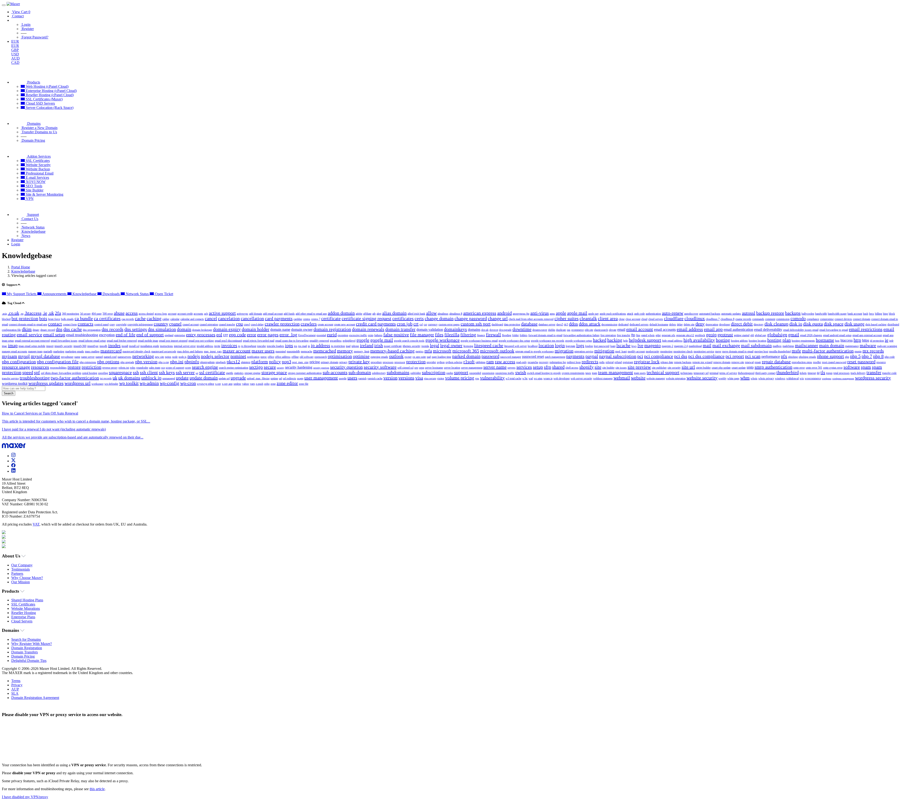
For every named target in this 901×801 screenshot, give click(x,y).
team (594, 373)
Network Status (137, 294)
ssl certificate (212, 372)
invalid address (205, 346)
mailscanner (806, 345)
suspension (488, 373)
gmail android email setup (837, 335)
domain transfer (400, 329)
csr (425, 324)
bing (885, 313)
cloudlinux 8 (727, 319)
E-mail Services (37, 177)
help (625, 340)
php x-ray (163, 362)
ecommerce (577, 330)
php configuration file (58, 361)
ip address (320, 345)
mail (707, 345)
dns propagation (92, 330)
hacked (599, 340)
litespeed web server (515, 346)
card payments (279, 318)
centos (306, 319)
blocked (6, 319)
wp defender (111, 383)
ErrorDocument (307, 335)
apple (561, 313)
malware (868, 345)
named (99, 357)
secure (270, 367)
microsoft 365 (465, 350)
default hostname (658, 324)
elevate (612, 330)
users (352, 377)
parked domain (466, 356)
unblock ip (151, 377)
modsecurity (652, 351)
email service (29, 334)
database (529, 323)
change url (498, 318)
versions (406, 377)
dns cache (72, 329)
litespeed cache (488, 345)
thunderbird (787, 372)
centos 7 (315, 319)
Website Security (38, 165)
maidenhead (695, 346)
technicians (686, 373)
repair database (776, 361)
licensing (468, 346)
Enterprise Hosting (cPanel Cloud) (51, 91)
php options (108, 361)
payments (575, 356)
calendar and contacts (192, 319)
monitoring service (704, 351)
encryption (107, 335)
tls (823, 372)
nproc (263, 357)
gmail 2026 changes (811, 335)
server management (471, 367)
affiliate (367, 313)
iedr (891, 340)
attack (630, 313)
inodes (114, 345)
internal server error (185, 346)
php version (146, 361)
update (182, 377)
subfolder (415, 373)
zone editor (287, 383)
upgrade (238, 377)
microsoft (442, 350)
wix (802, 378)
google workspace (442, 340)
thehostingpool (746, 373)
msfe (796, 350)
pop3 (286, 361)
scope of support (175, 367)
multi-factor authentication (828, 350)
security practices (321, 367)
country (161, 323)
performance (770, 357)
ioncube (261, 346)
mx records (873, 350)
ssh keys (167, 372)
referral (610, 362)
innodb (103, 346)
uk (115, 377)
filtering (468, 334)
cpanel (175, 323)
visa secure (430, 378)
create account (325, 324)
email (621, 330)
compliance (813, 319)
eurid (332, 334)
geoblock (700, 335)
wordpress (826, 378)
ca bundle (84, 318)
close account (633, 319)
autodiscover (691, 313)
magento (652, 345)
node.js (183, 357)
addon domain (341, 313)
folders (523, 335)
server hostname (434, 367)
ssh (136, 372)
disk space (834, 323)
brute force (54, 319)
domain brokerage (202, 330)
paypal (591, 356)
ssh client (149, 372)
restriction (91, 367)
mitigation (604, 350)
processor (399, 362)
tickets (803, 373)
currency (433, 324)
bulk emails (67, 319)
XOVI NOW (35, 182)
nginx (168, 357)
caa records (128, 319)
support (461, 372)
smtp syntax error (833, 367)
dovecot (493, 330)
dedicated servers (639, 324)
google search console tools (409, 340)
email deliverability (768, 330)
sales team (154, 367)
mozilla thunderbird (780, 351)
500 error (108, 313)
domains (474, 330)
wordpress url (78, 383)
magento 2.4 (681, 346)
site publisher (659, 367)
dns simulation (162, 329)
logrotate (570, 346)
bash (865, 313)
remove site (737, 362)
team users (640, 373)
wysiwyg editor (205, 383)
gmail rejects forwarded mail (258, 340)
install (125, 346)
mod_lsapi (621, 351)
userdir (343, 378)
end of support (150, 334)
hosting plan (779, 340)
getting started (741, 335)
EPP (225, 335)
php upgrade (127, 362)
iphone (355, 346)
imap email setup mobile (32, 346)
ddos (573, 323)
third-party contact (765, 373)
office (271, 357)
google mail (381, 340)
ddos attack (589, 323)
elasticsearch (601, 330)
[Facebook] (13, 466)
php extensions (88, 362)
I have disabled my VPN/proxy (25, 797)
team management (615, 372)
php (847, 357)
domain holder (255, 329)
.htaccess (33, 313)
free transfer (623, 335)
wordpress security (873, 377)
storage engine (252, 373)
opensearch (320, 357)
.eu (21, 313)
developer (724, 324)
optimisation (340, 356)
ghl (752, 335)
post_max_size (300, 362)
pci (640, 356)
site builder (608, 367)
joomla (425, 346)
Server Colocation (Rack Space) (49, 108)
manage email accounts (14, 351)
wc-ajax (538, 378)
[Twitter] (13, 461)
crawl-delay (257, 324)
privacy (343, 362)
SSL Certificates (37, 161)
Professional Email (39, 173)
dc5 (566, 324)
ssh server (185, 372)
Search (8, 393)
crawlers (309, 323)
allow (431, 313)
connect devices (843, 319)
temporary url (701, 373)
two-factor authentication (75, 377)
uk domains (129, 377)
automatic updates (731, 313)
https (865, 340)
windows (780, 378)
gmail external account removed (32, 340)
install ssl (134, 346)
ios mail (302, 346)
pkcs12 (233, 361)
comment (770, 319)
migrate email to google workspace (534, 351)
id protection (877, 340)
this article (97, 789)
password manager (510, 357)
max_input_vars (213, 351)
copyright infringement (140, 324)
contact (55, 323)
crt (416, 323)
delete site (689, 324)
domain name (280, 330)
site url (688, 367)
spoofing (103, 373)
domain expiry (227, 329)
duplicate (561, 330)
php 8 (878, 356)
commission (783, 319)
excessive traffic (358, 335)
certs (419, 318)
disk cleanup (776, 323)
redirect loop (574, 362)
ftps (638, 335)
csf (421, 324)
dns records (112, 329)
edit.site (589, 330)
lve (640, 345)
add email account (273, 313)
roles (132, 367)
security (280, 367)
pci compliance (658, 356)
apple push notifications (613, 313)
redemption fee (558, 362)
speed (27, 372)
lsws (634, 346)
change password (470, 318)
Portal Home (20, 267)
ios (295, 346)
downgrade (505, 330)
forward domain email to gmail (545, 335)
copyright (121, 324)
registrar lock (647, 361)
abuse (119, 313)
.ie (44, 313)
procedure (376, 362)
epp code (237, 334)
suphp (449, 373)
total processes (841, 373)
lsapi (612, 346)
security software (380, 367)
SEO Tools (33, 186)
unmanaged (168, 378)
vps (477, 378)
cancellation (252, 318)
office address (282, 357)
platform (259, 361)
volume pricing (459, 377)
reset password (861, 361)
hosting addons (739, 340)
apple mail (577, 313)
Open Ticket (163, 294)
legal (434, 345)
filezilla (451, 334)
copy (112, 324)
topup (829, 373)
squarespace (120, 372)
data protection (512, 324)
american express (479, 313)
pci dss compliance (706, 356)
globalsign (777, 334)
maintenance (852, 346)
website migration (676, 378)
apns (552, 313)
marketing (58, 351)
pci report (734, 356)
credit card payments (376, 323)
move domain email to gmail (737, 351)
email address (690, 329)
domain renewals (368, 329)
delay (680, 324)
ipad (348, 346)
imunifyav (93, 346)
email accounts (665, 330)
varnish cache (374, 378)
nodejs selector (215, 356)
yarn (252, 383)
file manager (422, 334)
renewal (749, 362)
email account (639, 329)
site (598, 367)
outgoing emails (379, 357)
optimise (361, 356)
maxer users (263, 350)
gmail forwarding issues (64, 340)
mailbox (777, 346)
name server (88, 357)
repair (758, 362)
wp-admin (149, 383)
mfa (428, 350)
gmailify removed (319, 340)
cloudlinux (694, 318)
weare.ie (548, 378)
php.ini (176, 361)
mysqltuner (67, 357)
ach (206, 313)
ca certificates (107, 318)
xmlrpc (237, 383)
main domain (831, 345)
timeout (812, 373)
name (77, 357)
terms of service (728, 373)
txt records (106, 378)
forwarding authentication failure (581, 335)
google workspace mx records (547, 340)
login (560, 345)
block (892, 313)
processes (388, 362)
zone (273, 383)
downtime (521, 329)
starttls (229, 373)
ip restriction (338, 346)
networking (143, 356)
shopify (586, 367)
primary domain (329, 362)
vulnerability (492, 377)
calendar (174, 319)
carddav (298, 319)
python (441, 362)
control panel (101, 324)
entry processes (200, 334)
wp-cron (188, 383)
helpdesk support (645, 340)
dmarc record (47, 330)
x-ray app (227, 383)
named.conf (110, 357)
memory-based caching (392, 350)
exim (370, 335)
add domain (255, 313)
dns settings (135, 329)
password (490, 356)
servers (511, 367)
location (546, 345)
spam (866, 367)
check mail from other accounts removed (531, 319)
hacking (614, 340)
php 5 (855, 356)
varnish (362, 378)
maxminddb (293, 351)
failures (378, 335)
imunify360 (79, 346)
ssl (197, 373)
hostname (825, 340)
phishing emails (807, 357)
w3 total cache (513, 378)
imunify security (63, 346)
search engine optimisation (233, 367)
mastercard (111, 350)
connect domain (861, 319)
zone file (303, 383)
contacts (85, 323)
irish (378, 345)
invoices (229, 345)
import (49, 346)
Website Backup (37, 169)
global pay (760, 335)
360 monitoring (70, 313)
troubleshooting (35, 377)
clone (622, 319)
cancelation (229, 318)
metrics (420, 351)
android (504, 313)
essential (321, 335)
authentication (653, 313)
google (362, 340)
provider (431, 362)
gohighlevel (349, 340)
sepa (421, 367)
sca (163, 367)
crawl (247, 324)
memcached (324, 350)
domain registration (332, 329)
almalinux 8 (455, 313)
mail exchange (726, 345)
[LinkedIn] (13, 471)
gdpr (658, 335)
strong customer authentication (305, 373)
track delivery (858, 373)
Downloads (111, 294)
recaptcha (533, 362)
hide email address (672, 340)
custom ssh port (476, 323)
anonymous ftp (521, 313)
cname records (743, 319)
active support (222, 313)
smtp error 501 (814, 367)
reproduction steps (802, 362)
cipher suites (566, 318)
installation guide (149, 346)
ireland (366, 345)
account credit (185, 313)
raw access (505, 361)
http (857, 340)
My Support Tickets (21, 294)
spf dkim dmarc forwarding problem (61, 373)
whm (745, 377)
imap (13, 345)
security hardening (298, 367)
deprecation (712, 324)
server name (495, 367)
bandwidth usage (837, 313)
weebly (722, 378)
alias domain (394, 313)
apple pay (593, 313)
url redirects (289, 378)
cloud (644, 319)
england (169, 335)
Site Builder (34, 190)
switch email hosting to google (544, 373)
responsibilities (58, 367)
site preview (639, 367)
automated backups (709, 313)
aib (374, 313)
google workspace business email (479, 340)
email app (713, 329)
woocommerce (813, 378)
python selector (454, 362)
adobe (359, 313)
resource (881, 362)
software (852, 367)
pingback (221, 362)
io (239, 346)
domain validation (429, 330)
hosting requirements (803, 340)
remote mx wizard (702, 362)
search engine (205, 367)
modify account (636, 351)
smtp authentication (773, 367)
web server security (581, 378)
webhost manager (603, 378)
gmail (793, 334)
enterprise (179, 335)
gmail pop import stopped (173, 340)
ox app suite (419, 357)
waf (531, 378)
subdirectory (379, 373)
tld (818, 373)
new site (159, 357)
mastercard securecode (163, 351)
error (251, 334)
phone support (830, 356)
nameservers (124, 357)
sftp (547, 367)
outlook (396, 356)
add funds (289, 313)
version (390, 377)
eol (219, 334)
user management (321, 377)
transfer (874, 372)
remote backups (682, 362)
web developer (562, 378)
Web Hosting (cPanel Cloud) (47, 86)
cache (140, 318)
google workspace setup (578, 340)
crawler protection (282, 323)
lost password (601, 346)
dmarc (36, 330)
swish (520, 372)
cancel (211, 318)
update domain (204, 377)
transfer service (10, 378)
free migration (608, 335)
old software (306, 357)
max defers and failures (190, 351)
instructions (166, 346)
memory (345, 350)
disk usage (854, 323)
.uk (51, 313)
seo (416, 367)
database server (546, 324)
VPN (29, 199)
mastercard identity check (136, 351)
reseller (817, 362)
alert (379, 313)
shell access (571, 367)
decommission (609, 324)
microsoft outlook (497, 350)
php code (890, 357)
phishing (793, 357)
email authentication (738, 330)
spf (37, 372)
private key (359, 361)
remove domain (721, 362)
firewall (493, 334)
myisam (9, 356)
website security (702, 377)
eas (568, 330)
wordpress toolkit (14, 383)
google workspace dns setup (514, 340)
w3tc (525, 378)
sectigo (256, 367)
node (175, 357)
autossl (748, 313)
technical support (663, 372)
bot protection (24, 318)
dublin (551, 330)
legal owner (451, 345)
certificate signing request (366, 318)
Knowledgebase (23, 271)
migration (564, 350)
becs (871, 313)
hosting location (757, 340)
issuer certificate (393, 346)
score (188, 367)
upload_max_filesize (258, 378)
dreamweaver (539, 330)
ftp (633, 335)
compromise (827, 319)
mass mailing (92, 351)
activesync (242, 313)
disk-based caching (875, 324)
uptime (274, 378)
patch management (555, 357)
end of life (125, 334)
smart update (739, 367)
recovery (544, 362)
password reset (533, 357)
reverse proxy (110, 367)
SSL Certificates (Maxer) (44, 99)
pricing (314, 362)
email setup (54, 334)
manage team (35, 351)
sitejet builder (703, 367)
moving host (761, 351)
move (718, 351)
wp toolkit (129, 383)
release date (666, 362)
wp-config (169, 383)
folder (515, 335)
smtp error (799, 367)
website (638, 377)
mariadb (47, 351)
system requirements (573, 373)
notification (253, 357)
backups (793, 313)
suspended (475, 373)
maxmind (280, 351)
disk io (795, 323)
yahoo (245, 383)
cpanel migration (209, 324)
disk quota (813, 323)
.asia (4, 313)
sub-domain (359, 372)
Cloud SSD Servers (40, 103)
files (439, 334)
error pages (268, 334)
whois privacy (766, 378)
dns (59, 329)
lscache (623, 345)
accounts (198, 313)
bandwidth (821, 313)
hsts (837, 340)
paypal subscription (617, 356)
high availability (699, 340)
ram (490, 361)
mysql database (45, 356)
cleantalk (588, 318)
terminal (714, 373)
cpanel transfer (227, 324)
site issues (621, 367)
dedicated (623, 324)
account (172, 313)
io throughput (248, 346)
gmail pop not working (201, 340)
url (280, 378)
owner (408, 357)
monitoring (666, 351)
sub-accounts (335, 372)
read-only (521, 362)
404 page (97, 313)
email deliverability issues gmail (800, 330)
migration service (583, 351)
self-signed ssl (405, 367)
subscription (433, 372)
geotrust (725, 334)
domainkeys (455, 329)
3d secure (85, 313)
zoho (267, 383)
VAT (36, 524)
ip (309, 346)
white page (733, 378)
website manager (655, 378)
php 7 (867, 356)
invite (217, 346)
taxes (588, 373)
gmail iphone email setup (92, 340)
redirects (590, 361)
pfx (784, 356)
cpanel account (191, 324)
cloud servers (655, 319)
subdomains (398, 372)
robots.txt (123, 367)
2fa (58, 313)
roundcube (142, 367)
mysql (24, 356)
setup (538, 367)
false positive (396, 334)
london (589, 346)
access (132, 313)
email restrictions (865, 329)
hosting (723, 340)
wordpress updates (46, 383)
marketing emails (74, 351)
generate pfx (668, 335)
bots (43, 318)
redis (602, 362)
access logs (161, 313)
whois (754, 378)
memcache (306, 351)
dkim (27, 329)
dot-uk (485, 330)
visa (419, 377)
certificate (331, 318)
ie (886, 340)
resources (40, 367)
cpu (239, 323)
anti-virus (539, 313)
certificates (403, 318)
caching (154, 318)
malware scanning (887, 346)
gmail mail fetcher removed (122, 340)
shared (558, 367)
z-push (259, 383)
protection (416, 361)
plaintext (245, 362)
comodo (798, 318)
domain (184, 329)
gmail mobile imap (148, 340)
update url (224, 378)
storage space (274, 372)
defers (672, 324)
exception (343, 335)
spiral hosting (89, 373)
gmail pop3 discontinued (228, 340)
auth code (639, 313)
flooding (506, 335)
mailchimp (788, 346)
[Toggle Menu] (4, 5)
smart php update (721, 367)
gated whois (648, 335)
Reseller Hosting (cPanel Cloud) (49, 95)
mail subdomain (756, 345)
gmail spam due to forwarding (292, 340)
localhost (533, 346)
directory (759, 324)
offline (295, 357)
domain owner (302, 330)
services (524, 367)
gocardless (336, 340)
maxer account (237, 350)
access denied (146, 313)
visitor (440, 378)
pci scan (752, 356)
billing (878, 313)
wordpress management (843, 378)
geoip (711, 334)
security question (346, 367)
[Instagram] (13, 456)
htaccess (846, 340)
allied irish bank (416, 313)
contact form (70, 324)
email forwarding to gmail (833, 330)
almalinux (443, 313)
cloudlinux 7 (713, 319)
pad (429, 357)
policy (275, 361)
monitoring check (683, 351)
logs (580, 345)
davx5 (559, 324)
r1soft (469, 361)
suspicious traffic (504, 373)
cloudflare (673, 318)
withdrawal (792, 378)
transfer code (889, 373)
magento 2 (667, 346)
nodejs (193, 356)
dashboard (497, 324)
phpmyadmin (207, 362)
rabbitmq (480, 362)
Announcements (54, 294)
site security (674, 367)
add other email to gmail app (311, 313)
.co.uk (13, 313)
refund (618, 362)
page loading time (441, 357)
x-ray (218, 383)
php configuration (19, 361)
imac (4, 346)
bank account (855, 313)
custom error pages (449, 324)
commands (758, 319)
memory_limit (361, 351)
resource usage (16, 367)
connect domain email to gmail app (28, 324)
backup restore (770, 313)
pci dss (680, 356)
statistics (239, 373)
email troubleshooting (82, 335)
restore (74, 367)
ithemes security (411, 346)
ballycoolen (808, 313)
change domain (439, 318)
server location (452, 367)
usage (300, 378)
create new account (344, 324)
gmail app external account (867, 335)
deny (700, 323)
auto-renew (672, 313)
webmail (622, 377)
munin (858, 351)
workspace (97, 383)
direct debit (742, 323)
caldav (165, 319)
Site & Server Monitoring (44, 194)
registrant (628, 362)
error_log (288, 334)
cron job (404, 323)
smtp (750, 367)
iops (289, 345)
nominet (238, 356)
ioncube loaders (275, 346)
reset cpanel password (834, 362)
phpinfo (191, 361)
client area (608, 318)
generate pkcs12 (685, 335)
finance (481, 335)
